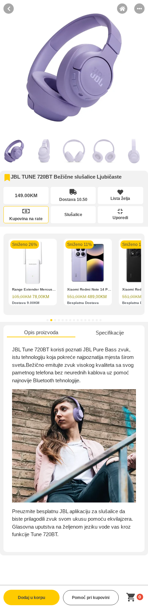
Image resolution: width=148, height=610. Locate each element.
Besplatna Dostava (83, 303)
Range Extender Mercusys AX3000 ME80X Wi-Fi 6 (54, 289)
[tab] (41, 333)
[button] (47, 320)
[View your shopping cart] (132, 597)
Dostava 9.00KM (25, 303)
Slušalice (73, 214)
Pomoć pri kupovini (90, 597)
